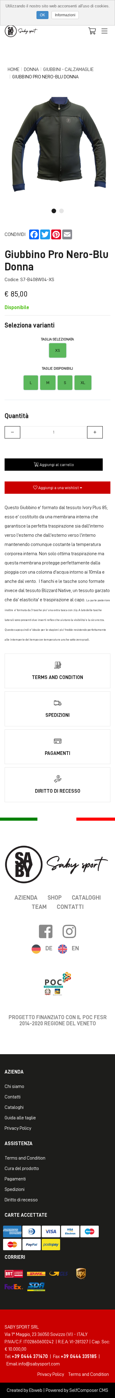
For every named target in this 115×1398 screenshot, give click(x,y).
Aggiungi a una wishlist (58, 487)
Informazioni (65, 15)
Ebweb (35, 1390)
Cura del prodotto (22, 1168)
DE (48, 948)
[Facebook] (45, 932)
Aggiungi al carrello (56, 464)
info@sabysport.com (39, 1363)
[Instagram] (69, 932)
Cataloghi (86, 897)
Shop (55, 897)
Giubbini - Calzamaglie (68, 69)
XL (83, 382)
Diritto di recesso (21, 1199)
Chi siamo (14, 1086)
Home (13, 69)
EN (75, 948)
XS (57, 350)
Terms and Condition (25, 1158)
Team (39, 907)
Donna (31, 69)
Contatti (70, 907)
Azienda (25, 897)
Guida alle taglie (20, 1117)
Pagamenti (15, 1178)
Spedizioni (15, 1189)
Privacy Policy (18, 1128)
